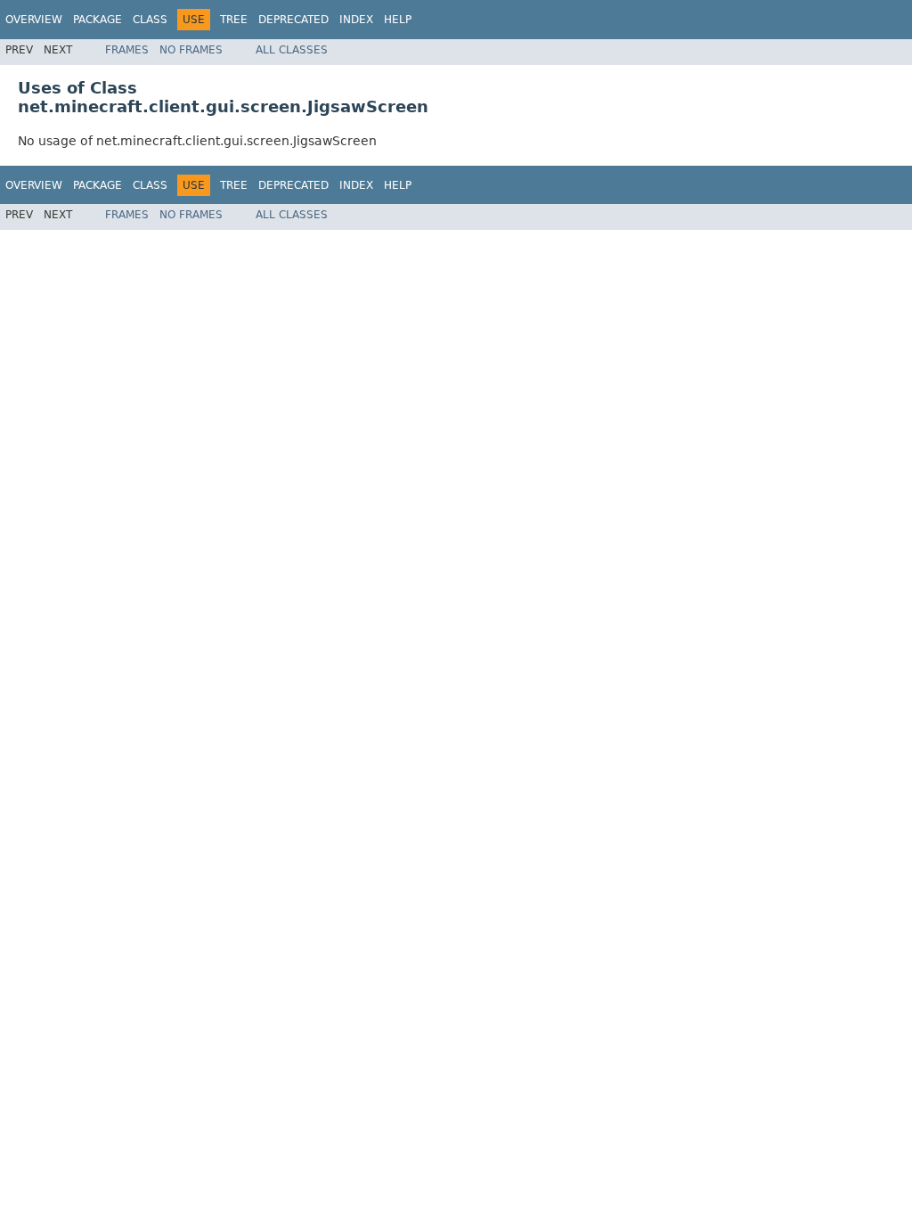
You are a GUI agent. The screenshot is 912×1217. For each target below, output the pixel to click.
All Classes (292, 50)
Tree (234, 19)
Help (397, 19)
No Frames (191, 50)
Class (150, 19)
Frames (127, 50)
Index (356, 19)
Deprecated (293, 19)
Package (97, 19)
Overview (33, 19)
